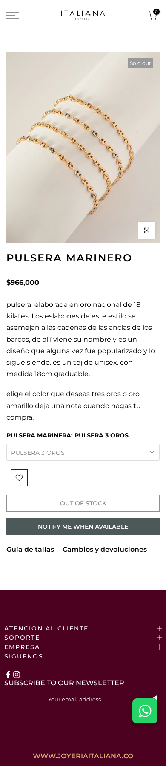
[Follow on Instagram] (16, 675)
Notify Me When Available (83, 527)
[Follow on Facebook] (8, 675)
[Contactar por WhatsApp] (144, 710)
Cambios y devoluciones (105, 549)
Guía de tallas (30, 549)
